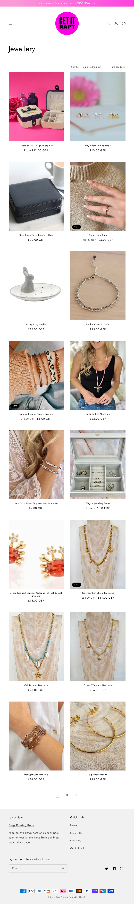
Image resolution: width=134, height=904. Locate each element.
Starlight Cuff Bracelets (36, 774)
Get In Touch (77, 848)
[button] (10, 23)
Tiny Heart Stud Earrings (98, 145)
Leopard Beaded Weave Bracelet (36, 414)
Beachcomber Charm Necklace (98, 593)
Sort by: (75, 67)
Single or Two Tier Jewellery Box (36, 145)
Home (73, 825)
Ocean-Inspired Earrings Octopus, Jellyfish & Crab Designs (36, 594)
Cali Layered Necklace (36, 685)
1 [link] (58, 795)
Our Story (75, 840)
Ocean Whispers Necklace (98, 685)
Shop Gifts (76, 833)
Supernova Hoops (98, 774)
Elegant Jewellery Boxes (98, 503)
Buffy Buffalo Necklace (98, 414)
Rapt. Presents (62, 897)
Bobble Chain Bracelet (97, 324)
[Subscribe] (63, 868)
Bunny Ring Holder (36, 324)
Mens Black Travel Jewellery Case (36, 235)
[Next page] (76, 795)
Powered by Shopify (77, 897)
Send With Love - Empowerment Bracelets (36, 503)
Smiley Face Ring (98, 235)
